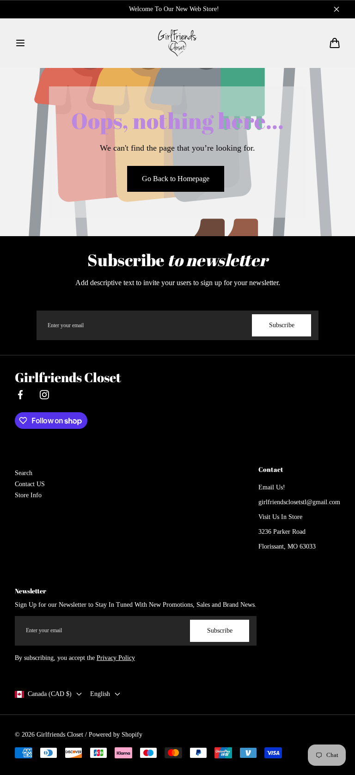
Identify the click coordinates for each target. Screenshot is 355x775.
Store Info (28, 495)
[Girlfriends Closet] (177, 43)
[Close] (336, 9)
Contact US (30, 484)
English (100, 693)
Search (23, 473)
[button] (20, 43)
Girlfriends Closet (60, 734)
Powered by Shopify (115, 734)
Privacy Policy (116, 657)
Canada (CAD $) (50, 693)
